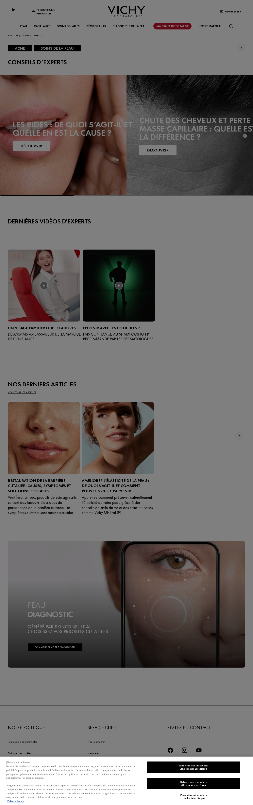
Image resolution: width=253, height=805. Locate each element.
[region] (126, 781)
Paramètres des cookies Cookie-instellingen (193, 797)
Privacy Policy (15, 800)
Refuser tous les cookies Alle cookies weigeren (193, 783)
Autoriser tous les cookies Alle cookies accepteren (193, 767)
